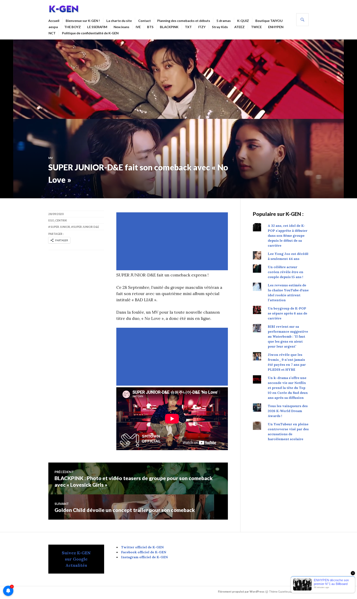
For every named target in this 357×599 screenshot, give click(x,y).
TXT (188, 27)
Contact (144, 21)
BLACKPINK (169, 27)
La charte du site (119, 21)
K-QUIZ (243, 21)
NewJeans (121, 27)
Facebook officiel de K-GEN (143, 552)
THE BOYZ (72, 27)
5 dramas (224, 21)
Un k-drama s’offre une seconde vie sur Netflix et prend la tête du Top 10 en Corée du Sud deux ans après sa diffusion (288, 388)
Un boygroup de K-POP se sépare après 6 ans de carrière (287, 313)
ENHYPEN (275, 27)
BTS (150, 27)
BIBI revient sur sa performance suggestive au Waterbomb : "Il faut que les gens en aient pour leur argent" (288, 336)
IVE (138, 27)
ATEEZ (239, 27)
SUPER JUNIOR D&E (86, 226)
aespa (53, 27)
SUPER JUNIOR (60, 226)
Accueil (53, 21)
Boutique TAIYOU (269, 21)
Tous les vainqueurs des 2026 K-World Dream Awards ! (288, 411)
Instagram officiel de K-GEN (144, 557)
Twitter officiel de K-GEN (142, 547)
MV (50, 158)
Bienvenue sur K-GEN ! (83, 21)
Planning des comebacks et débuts (183, 21)
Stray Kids (220, 27)
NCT (52, 33)
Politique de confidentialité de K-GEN (90, 33)
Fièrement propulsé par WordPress (241, 591)
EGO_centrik (57, 220)
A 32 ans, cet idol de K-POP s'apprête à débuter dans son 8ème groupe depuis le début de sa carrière (287, 235)
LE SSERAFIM (97, 27)
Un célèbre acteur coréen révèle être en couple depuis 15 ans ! (285, 272)
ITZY (202, 27)
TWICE (256, 27)
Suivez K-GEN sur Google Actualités (76, 559)
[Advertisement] (173, 241)
